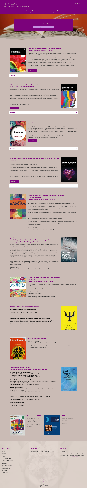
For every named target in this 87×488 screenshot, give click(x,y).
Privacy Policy (43, 486)
